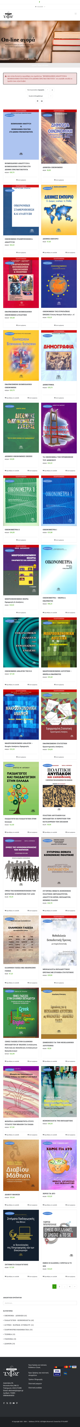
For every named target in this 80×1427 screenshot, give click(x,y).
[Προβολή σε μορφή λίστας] (42, 101)
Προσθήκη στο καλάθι (50, 252)
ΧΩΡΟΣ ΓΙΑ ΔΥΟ (49, 1193)
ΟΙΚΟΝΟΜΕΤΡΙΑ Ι (50, 529)
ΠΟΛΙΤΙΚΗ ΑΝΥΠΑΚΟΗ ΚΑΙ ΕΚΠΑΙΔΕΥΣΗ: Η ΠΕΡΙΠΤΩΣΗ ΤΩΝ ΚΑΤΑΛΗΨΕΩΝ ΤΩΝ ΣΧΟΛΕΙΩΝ (57, 818)
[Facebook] (4, 1403)
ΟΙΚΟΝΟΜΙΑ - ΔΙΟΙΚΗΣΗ (14, 1315)
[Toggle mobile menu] (76, 14)
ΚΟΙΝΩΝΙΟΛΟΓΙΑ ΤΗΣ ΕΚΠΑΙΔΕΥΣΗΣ (58, 1121)
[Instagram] (10, 1403)
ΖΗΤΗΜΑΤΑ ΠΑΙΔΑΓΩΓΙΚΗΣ (16, 1264)
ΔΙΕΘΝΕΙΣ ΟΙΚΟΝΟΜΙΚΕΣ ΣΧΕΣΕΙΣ (18, 456)
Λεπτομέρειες (22, 180)
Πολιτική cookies (35, 1388)
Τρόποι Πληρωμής (35, 1379)
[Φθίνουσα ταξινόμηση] (52, 90)
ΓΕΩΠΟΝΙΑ (8, 1339)
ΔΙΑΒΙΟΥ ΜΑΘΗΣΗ (12, 1194)
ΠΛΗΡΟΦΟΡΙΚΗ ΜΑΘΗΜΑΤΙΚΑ (16, 1329)
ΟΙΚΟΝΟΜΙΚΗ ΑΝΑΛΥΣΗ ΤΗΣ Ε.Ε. (18, 671)
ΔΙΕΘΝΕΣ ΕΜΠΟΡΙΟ (50, 239)
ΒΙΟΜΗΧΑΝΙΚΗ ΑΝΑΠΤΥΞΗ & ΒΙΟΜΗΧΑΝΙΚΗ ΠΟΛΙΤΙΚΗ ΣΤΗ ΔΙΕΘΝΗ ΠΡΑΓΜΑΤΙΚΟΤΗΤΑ (18, 166)
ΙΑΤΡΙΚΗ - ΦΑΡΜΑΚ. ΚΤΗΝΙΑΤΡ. (17, 1325)
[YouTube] (13, 1403)
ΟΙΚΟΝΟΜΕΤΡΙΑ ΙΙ (12, 529)
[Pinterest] (17, 1403)
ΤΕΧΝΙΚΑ (8, 1334)
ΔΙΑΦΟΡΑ (8, 1343)
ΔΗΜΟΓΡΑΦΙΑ (48, 385)
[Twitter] (7, 1403)
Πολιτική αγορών (35, 1383)
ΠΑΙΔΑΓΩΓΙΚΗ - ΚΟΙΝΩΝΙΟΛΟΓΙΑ (17, 1320)
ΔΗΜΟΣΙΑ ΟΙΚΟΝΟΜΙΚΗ (53, 167)
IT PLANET (64, 1421)
